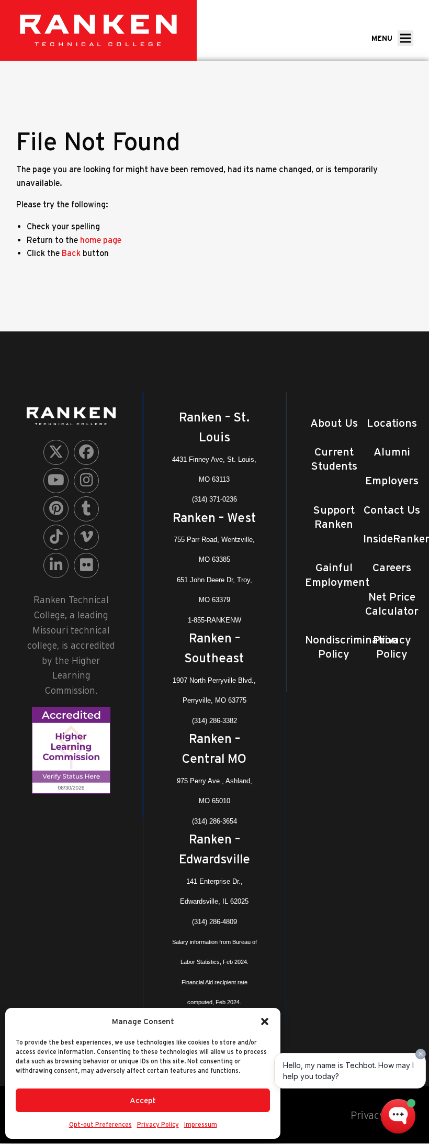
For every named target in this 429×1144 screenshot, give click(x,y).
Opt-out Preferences (100, 1124)
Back (71, 253)
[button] (264, 1021)
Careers (391, 567)
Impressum (200, 1124)
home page (100, 240)
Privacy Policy (158, 1124)
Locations (392, 423)
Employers (392, 480)
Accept (143, 1100)
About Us (334, 423)
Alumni (392, 452)
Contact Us (392, 510)
